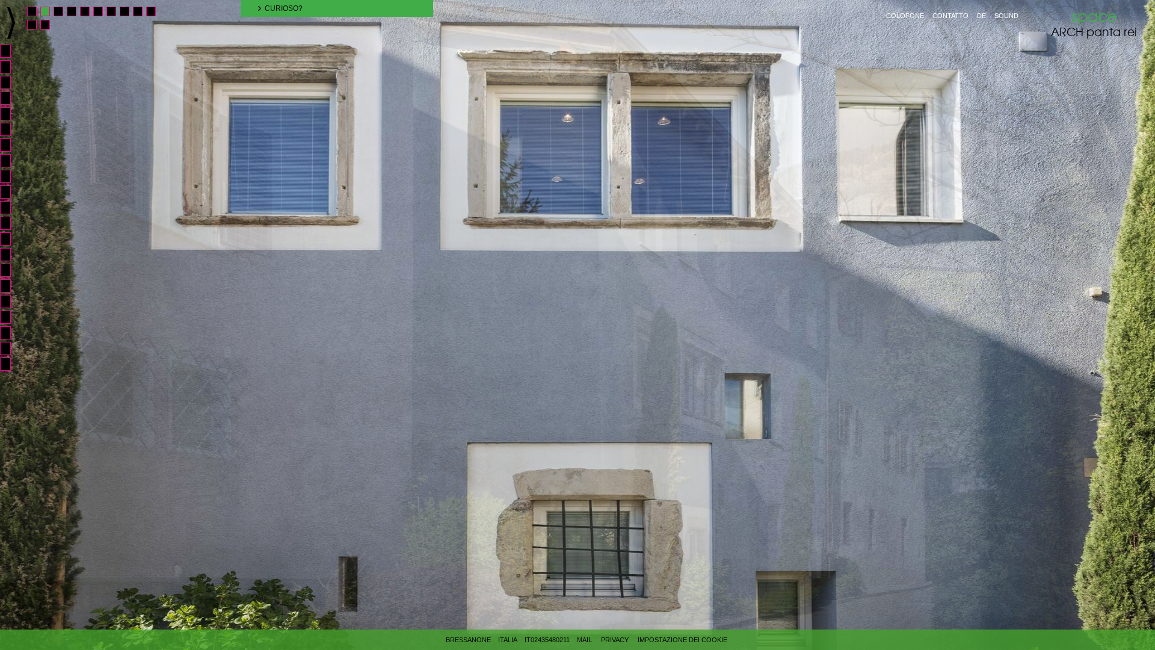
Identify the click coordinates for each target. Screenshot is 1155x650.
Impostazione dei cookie (682, 639)
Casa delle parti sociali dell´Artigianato (10, 192)
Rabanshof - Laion (10, 223)
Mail (584, 639)
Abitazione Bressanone (10, 145)
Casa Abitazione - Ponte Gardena (10, 176)
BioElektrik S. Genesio (10, 160)
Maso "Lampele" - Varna (10, 207)
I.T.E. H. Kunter (10, 348)
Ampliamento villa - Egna (10, 286)
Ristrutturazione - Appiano (10, 239)
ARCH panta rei (1094, 23)
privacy (615, 639)
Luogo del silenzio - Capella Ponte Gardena (10, 254)
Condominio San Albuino (10, 98)
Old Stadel (10, 51)
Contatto (950, 15)
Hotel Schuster (10, 129)
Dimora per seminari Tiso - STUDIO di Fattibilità (10, 364)
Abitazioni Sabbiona (10, 82)
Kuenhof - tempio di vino (10, 114)
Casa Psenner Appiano (10, 270)
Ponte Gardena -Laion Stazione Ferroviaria (10, 333)
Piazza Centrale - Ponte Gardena (10, 301)
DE (981, 15)
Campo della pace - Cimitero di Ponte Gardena (10, 317)
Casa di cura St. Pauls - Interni (10, 67)
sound (1006, 15)
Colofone (905, 15)
